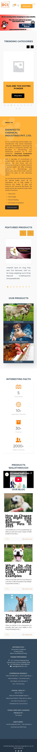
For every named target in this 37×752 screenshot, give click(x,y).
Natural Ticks (18, 692)
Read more (28, 539)
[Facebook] (16, 751)
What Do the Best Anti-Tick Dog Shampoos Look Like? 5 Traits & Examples (18, 571)
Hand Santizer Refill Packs (18, 727)
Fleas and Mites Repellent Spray (18, 695)
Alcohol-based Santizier (13, 724)
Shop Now (18, 96)
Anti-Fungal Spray (25, 675)
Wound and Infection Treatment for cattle (18, 698)
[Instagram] (18, 751)
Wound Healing (12, 678)
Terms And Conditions (18, 649)
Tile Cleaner (18, 715)
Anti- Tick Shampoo (18, 683)
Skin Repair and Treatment (18, 681)
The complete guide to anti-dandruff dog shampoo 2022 (18, 619)
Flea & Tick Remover (12, 675)
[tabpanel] (18, 260)
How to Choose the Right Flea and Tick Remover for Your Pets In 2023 (18, 521)
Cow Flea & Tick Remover (18, 701)
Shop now (26, 6)
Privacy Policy (18, 651)
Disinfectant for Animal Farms (19, 703)
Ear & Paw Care (24, 678)
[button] (5, 105)
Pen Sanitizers (26, 724)
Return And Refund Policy (18, 653)
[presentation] (28, 46)
